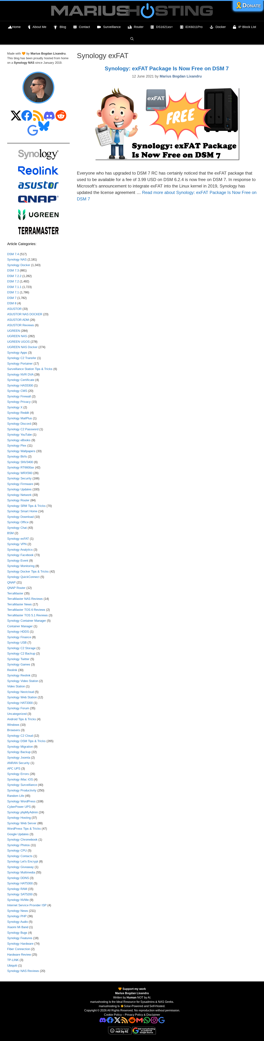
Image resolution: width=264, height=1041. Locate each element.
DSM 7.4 (13, 254)
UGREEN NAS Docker (22, 347)
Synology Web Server (21, 823)
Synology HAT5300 (20, 883)
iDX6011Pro (194, 27)
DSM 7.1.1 (14, 287)
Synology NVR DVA (20, 374)
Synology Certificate (20, 380)
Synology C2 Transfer (21, 358)
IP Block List (247, 27)
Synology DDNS (18, 878)
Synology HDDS (18, 631)
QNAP (11, 582)
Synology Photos (18, 845)
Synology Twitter (18, 659)
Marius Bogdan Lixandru (132, 993)
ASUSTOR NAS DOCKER (24, 314)
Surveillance (112, 27)
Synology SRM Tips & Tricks (26, 506)
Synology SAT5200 (20, 894)
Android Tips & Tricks (21, 719)
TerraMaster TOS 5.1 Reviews (27, 615)
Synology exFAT (18, 538)
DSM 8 (11, 303)
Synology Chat (17, 527)
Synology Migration (20, 746)
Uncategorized (17, 714)
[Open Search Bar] (132, 38)
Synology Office (18, 522)
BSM (10, 533)
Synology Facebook (20, 555)
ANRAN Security (18, 763)
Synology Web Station (22, 697)
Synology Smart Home (22, 511)
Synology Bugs (17, 932)
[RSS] (125, 1019)
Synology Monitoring (20, 566)
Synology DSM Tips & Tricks (26, 741)
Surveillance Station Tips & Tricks (29, 369)
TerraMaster (15, 593)
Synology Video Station (22, 681)
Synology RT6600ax (20, 467)
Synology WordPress (21, 801)
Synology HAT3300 (20, 703)
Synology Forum (18, 708)
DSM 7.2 (13, 281)
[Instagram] (161, 1019)
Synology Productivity (21, 790)
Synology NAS (17, 259)
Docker (221, 27)
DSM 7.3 (13, 270)
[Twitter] (117, 1019)
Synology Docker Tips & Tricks (28, 571)
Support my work (134, 988)
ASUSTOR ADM (18, 320)
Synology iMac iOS (20, 779)
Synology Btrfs (17, 456)
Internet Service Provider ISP (27, 905)
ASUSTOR (14, 309)
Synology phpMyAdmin (22, 812)
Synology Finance (19, 637)
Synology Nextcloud (20, 692)
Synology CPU (17, 850)
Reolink (12, 670)
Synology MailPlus (19, 418)
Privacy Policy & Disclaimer (142, 1014)
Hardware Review (19, 954)
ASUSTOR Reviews (20, 325)
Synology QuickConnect (23, 577)
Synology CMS (17, 391)
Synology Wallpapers (21, 451)
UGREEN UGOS (18, 341)
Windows (13, 724)
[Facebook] (110, 1019)
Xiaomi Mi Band (17, 927)
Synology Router (18, 500)
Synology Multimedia (21, 872)
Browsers (13, 730)
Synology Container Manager (26, 620)
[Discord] (102, 1019)
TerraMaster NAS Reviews (25, 599)
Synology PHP (17, 916)
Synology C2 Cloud (20, 735)
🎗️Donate (248, 5)
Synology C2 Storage (21, 648)
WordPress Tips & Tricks (24, 828)
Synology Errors (18, 774)
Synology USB (17, 642)
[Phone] (132, 1019)
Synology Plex (16, 445)
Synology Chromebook (22, 839)
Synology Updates (19, 489)
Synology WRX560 (19, 473)
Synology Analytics (20, 549)
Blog (63, 27)
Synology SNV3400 (20, 462)
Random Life (15, 796)
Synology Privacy (19, 402)
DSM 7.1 (13, 292)
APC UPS (13, 768)
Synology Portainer (20, 363)
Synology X (14, 407)
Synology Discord (19, 423)
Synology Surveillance (22, 785)
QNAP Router (16, 588)
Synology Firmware (20, 484)
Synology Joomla (18, 757)
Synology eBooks (19, 440)
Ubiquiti (12, 965)
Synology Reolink (19, 675)
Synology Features (19, 938)
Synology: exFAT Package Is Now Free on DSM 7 (167, 68)
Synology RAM (17, 889)
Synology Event (17, 560)
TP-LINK (13, 960)
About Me (39, 27)
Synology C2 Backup (21, 653)
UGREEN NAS (17, 336)
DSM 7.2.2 (14, 276)
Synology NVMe (18, 900)
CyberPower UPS (19, 806)
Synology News (17, 911)
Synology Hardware (20, 943)
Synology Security (19, 478)
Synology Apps (17, 352)
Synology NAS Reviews (23, 971)
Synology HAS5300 (20, 385)
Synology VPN (17, 544)
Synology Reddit (18, 412)
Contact (84, 27)
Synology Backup (19, 752)
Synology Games (18, 664)
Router (138, 27)
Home (16, 27)
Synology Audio (17, 921)
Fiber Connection (18, 949)
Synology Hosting (19, 817)
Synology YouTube (19, 434)
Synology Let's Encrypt (22, 861)
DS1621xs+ (164, 27)
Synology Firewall (19, 396)
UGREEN (13, 330)
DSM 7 (11, 298)
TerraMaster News (19, 604)
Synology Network (19, 495)
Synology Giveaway (20, 867)
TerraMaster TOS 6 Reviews (26, 609)
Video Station (16, 686)
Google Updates (18, 834)
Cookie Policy (113, 1014)
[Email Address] (139, 1019)
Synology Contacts (20, 856)
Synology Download (20, 517)
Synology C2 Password (22, 429)
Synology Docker (18, 265)
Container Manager (20, 626)
